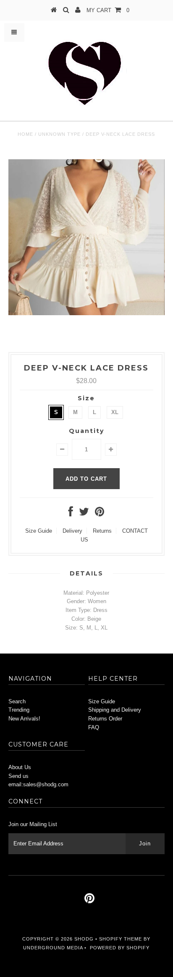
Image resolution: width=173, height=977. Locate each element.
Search (17, 701)
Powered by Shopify (119, 947)
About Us (19, 767)
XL (114, 412)
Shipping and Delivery (114, 710)
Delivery (72, 531)
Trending (18, 710)
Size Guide (38, 531)
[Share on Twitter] (84, 514)
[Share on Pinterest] (99, 514)
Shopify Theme (120, 938)
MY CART (107, 10)
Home (25, 134)
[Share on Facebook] (70, 514)
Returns (102, 531)
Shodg (84, 938)
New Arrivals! (24, 718)
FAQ (93, 727)
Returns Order (105, 718)
